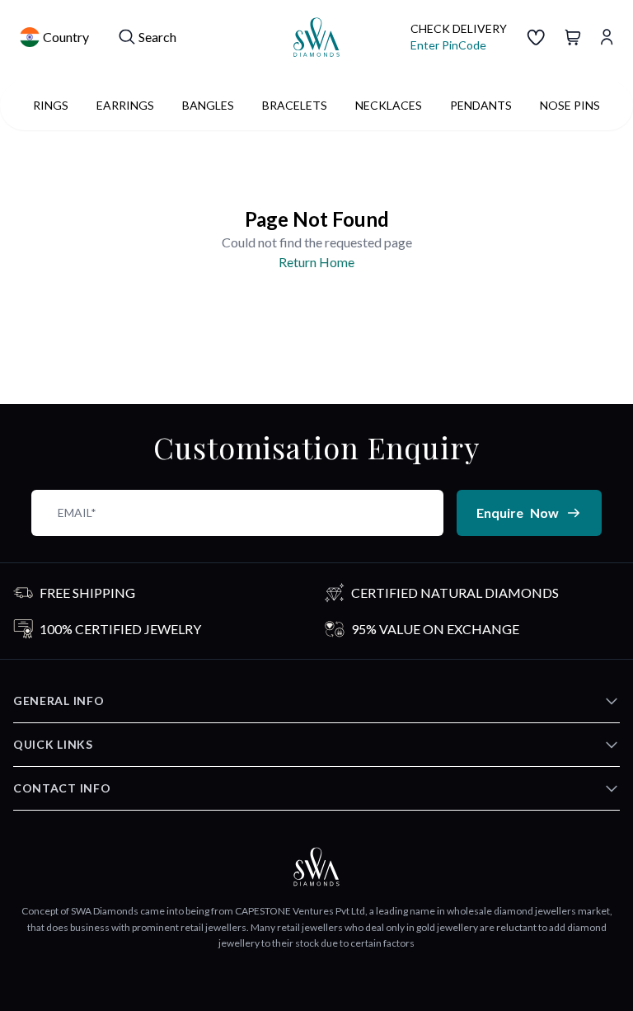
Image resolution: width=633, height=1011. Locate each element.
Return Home (316, 262)
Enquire (517, 512)
